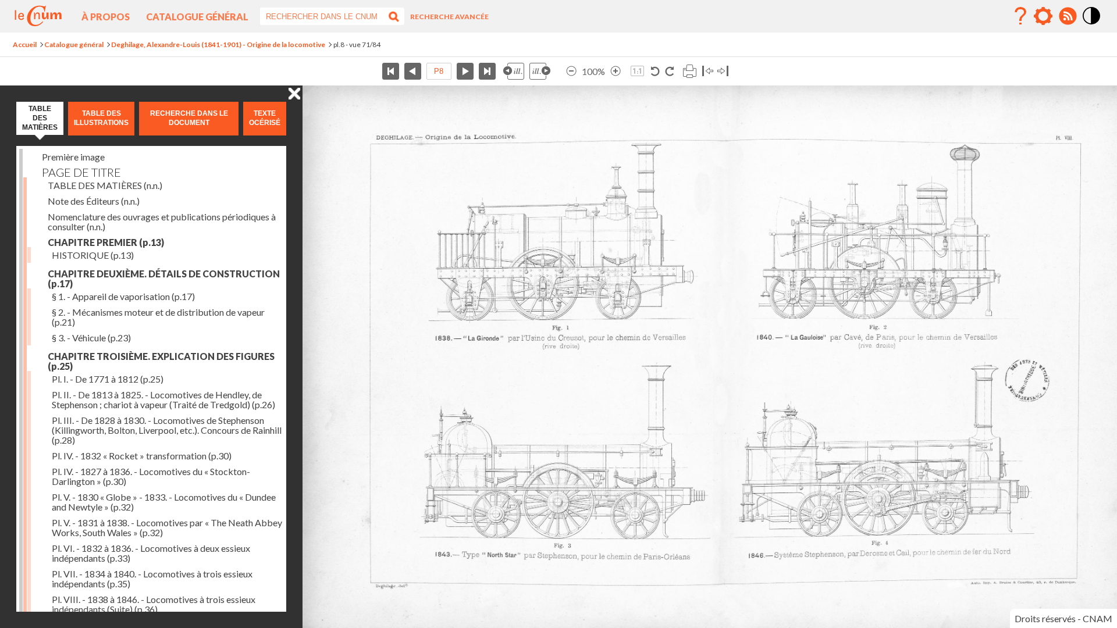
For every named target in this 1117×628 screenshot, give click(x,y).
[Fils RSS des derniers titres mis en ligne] (1067, 16)
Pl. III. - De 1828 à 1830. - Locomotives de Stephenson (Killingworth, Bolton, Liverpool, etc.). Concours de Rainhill (167, 430)
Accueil (25, 44)
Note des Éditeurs (94, 200)
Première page (390, 71)
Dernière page (487, 71)
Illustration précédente (513, 71)
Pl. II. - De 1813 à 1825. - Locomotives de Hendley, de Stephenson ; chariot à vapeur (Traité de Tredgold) (163, 399)
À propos (105, 16)
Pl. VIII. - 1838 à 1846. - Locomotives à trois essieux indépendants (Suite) (153, 604)
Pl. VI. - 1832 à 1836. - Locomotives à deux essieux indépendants (151, 553)
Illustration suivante (539, 71)
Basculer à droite (722, 71)
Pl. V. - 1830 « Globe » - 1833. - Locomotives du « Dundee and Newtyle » (164, 501)
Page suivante (465, 71)
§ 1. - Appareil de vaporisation (123, 296)
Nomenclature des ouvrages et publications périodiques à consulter (162, 221)
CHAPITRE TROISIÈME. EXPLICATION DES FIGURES (161, 361)
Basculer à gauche (707, 71)
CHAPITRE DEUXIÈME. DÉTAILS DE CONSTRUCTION (164, 278)
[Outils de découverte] (1043, 16)
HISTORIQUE (93, 255)
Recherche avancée (449, 16)
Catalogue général (197, 16)
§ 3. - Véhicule (91, 337)
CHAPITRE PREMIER (106, 242)
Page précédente (412, 71)
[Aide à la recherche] (1020, 16)
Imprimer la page (689, 71)
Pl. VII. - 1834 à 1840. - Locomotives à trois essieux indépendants (152, 578)
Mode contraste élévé (1092, 25)
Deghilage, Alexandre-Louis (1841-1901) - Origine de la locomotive (218, 44)
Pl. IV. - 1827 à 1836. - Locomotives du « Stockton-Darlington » (151, 476)
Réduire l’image (571, 71)
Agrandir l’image (615, 71)
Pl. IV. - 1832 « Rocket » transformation (142, 455)
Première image (73, 156)
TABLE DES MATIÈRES (105, 185)
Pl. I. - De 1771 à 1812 (107, 378)
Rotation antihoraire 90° (655, 71)
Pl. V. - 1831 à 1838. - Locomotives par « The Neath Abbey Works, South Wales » (167, 527)
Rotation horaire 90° (669, 71)
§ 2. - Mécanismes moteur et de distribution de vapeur (158, 316)
